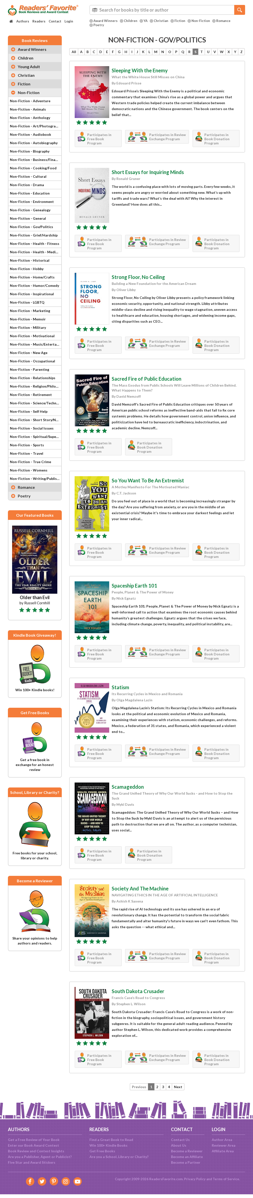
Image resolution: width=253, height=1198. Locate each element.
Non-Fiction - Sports (27, 445)
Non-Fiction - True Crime (30, 462)
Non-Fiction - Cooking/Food (33, 168)
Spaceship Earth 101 (134, 586)
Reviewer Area (223, 1145)
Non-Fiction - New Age (28, 353)
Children (130, 21)
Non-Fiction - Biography (29, 151)
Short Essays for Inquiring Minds (148, 172)
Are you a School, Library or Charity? (118, 1157)
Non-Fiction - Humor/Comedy (34, 285)
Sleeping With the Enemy (140, 70)
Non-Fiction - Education (30, 193)
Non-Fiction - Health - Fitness (34, 243)
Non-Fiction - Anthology (30, 118)
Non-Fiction (200, 21)
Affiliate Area (223, 1151)
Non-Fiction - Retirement (31, 395)
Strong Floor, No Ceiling (138, 277)
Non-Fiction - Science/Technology (35, 403)
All (74, 52)
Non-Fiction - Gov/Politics (31, 227)
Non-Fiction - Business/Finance (35, 159)
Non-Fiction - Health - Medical (35, 252)
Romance (223, 21)
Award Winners (105, 21)
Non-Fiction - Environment (32, 201)
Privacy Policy (195, 1179)
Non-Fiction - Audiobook (30, 134)
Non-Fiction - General (28, 218)
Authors (22, 21)
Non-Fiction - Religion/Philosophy (35, 386)
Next (178, 1087)
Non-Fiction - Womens (28, 470)
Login (68, 21)
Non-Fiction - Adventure (30, 101)
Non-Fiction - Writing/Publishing (35, 478)
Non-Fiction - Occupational (32, 361)
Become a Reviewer (187, 1151)
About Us (178, 1145)
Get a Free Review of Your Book (34, 1140)
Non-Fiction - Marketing (30, 311)
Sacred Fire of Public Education (146, 379)
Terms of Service (226, 1179)
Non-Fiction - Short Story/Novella (35, 420)
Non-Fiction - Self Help (28, 411)
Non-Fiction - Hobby (26, 269)
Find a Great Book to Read (111, 1140)
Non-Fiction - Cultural (28, 176)
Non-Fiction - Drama (27, 185)
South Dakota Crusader (138, 991)
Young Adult (29, 66)
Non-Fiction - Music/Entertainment (35, 344)
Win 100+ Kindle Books (108, 1145)
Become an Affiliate (187, 1157)
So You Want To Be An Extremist (148, 480)
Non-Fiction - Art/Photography (35, 126)
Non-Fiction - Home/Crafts (32, 277)
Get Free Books (102, 1151)
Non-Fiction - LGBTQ (27, 302)
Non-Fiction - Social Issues (32, 428)
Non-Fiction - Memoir (28, 319)
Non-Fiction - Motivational (32, 336)
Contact (55, 21)
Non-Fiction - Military (28, 327)
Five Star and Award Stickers (31, 1162)
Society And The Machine (140, 888)
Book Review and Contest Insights (36, 1151)
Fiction (179, 21)
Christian (161, 21)
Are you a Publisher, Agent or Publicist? (40, 1157)
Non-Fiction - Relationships (32, 378)
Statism (120, 687)
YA (146, 21)
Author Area (222, 1140)
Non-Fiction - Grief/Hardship (34, 235)
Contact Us (180, 1140)
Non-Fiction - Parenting (29, 369)
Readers (38, 21)
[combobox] (167, 9)
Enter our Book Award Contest (33, 1145)
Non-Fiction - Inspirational (32, 294)
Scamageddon (128, 787)
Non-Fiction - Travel (26, 453)
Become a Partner (185, 1162)
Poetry (98, 25)
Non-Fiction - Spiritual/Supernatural (35, 436)
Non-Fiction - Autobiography (34, 143)
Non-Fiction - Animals (28, 109)
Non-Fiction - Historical (29, 260)
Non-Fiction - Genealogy (30, 210)
